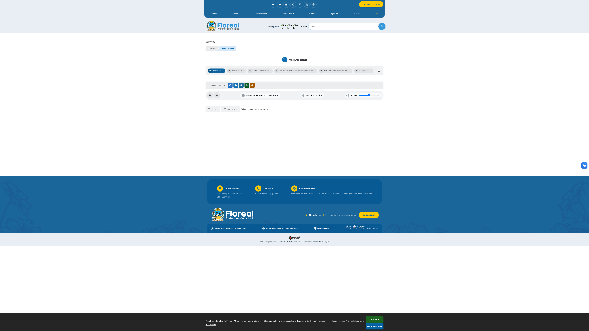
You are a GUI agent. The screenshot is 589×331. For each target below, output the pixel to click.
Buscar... (304, 26)
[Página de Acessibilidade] (313, 5)
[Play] (210, 95)
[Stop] (217, 95)
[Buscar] (381, 26)
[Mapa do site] (307, 5)
